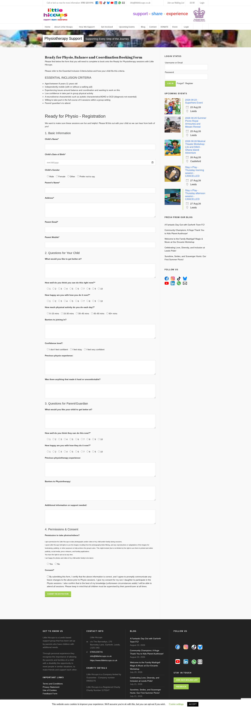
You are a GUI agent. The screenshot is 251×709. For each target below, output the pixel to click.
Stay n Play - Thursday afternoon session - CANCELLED (195, 195)
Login (202, 3)
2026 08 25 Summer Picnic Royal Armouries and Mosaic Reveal (195, 122)
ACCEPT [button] (193, 704)
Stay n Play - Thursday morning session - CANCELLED (194, 171)
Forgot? (180, 83)
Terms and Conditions (53, 683)
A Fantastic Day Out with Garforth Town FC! (185, 225)
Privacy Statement (51, 687)
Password (169, 72)
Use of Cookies (50, 690)
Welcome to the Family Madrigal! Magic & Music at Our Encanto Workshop (184, 240)
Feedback (181, 687)
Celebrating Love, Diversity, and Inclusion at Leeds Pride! (185, 249)
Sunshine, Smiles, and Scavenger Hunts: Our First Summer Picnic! (185, 258)
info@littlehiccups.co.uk (140, 3)
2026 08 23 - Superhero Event (194, 101)
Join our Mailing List (175, 3)
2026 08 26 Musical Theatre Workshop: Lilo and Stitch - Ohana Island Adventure (195, 146)
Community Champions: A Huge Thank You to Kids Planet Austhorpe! (184, 231)
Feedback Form (50, 693)
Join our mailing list (187, 680)
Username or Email (174, 62)
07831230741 (96, 652)
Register (189, 83)
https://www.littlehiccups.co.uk (103, 660)
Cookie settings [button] (176, 704)
